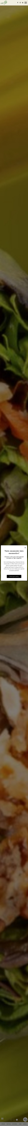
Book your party (14, 576)
